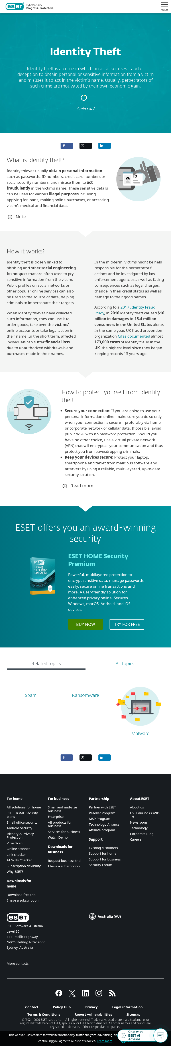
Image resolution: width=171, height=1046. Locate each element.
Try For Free (127, 624)
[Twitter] (72, 995)
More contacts (17, 963)
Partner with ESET (102, 807)
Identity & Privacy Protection (20, 835)
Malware (140, 733)
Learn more (104, 1041)
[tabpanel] (85, 710)
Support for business (105, 859)
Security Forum (100, 864)
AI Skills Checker (19, 860)
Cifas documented (134, 336)
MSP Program (99, 818)
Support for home (102, 853)
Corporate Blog (141, 833)
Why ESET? (15, 871)
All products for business (60, 824)
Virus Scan (14, 843)
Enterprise (55, 816)
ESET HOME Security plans (22, 815)
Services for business (64, 831)
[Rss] (112, 995)
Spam (31, 695)
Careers (136, 839)
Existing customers (103, 848)
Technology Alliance (104, 824)
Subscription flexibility (24, 866)
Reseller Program (102, 813)
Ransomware (85, 695)
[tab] (46, 664)
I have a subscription (23, 900)
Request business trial (64, 860)
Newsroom (138, 822)
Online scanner (18, 848)
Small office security (22, 822)
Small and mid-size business (62, 809)
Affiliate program (102, 830)
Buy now (85, 624)
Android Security (19, 828)
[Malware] (138, 727)
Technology (139, 828)
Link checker (16, 854)
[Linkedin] (85, 995)
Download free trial (21, 894)
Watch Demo (58, 837)
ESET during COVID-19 (145, 815)
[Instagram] (98, 995)
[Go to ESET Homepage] (29, 6)
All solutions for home (24, 807)
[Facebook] (58, 995)
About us (137, 807)
